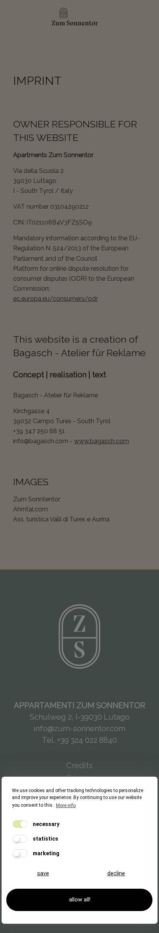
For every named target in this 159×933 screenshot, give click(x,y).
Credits (79, 765)
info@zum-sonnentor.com (79, 728)
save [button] (43, 873)
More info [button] (66, 805)
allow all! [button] (79, 899)
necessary (45, 824)
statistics (45, 839)
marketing (45, 853)
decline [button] (116, 873)
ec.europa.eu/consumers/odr (55, 298)
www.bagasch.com (101, 441)
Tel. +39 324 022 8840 (79, 740)
